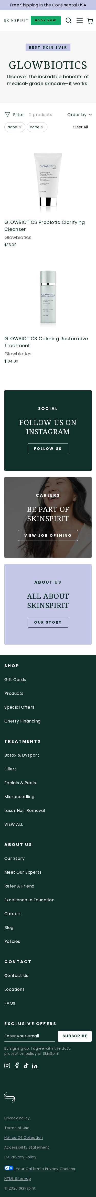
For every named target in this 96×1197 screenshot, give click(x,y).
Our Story (48, 622)
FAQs (9, 1003)
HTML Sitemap (17, 1178)
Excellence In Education (29, 900)
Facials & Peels (20, 783)
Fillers (10, 769)
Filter (18, 115)
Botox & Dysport (21, 755)
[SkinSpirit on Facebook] (17, 1066)
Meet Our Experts (23, 872)
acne (12, 127)
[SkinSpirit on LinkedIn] (34, 1067)
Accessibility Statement (26, 1147)
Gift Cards (15, 680)
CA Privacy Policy (20, 1157)
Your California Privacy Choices (45, 1168)
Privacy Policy (17, 1118)
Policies (12, 941)
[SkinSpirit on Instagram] (7, 1066)
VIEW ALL (13, 824)
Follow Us (48, 448)
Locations (14, 989)
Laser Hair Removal (24, 810)
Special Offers (19, 707)
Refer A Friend (19, 886)
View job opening (48, 535)
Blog (9, 928)
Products (14, 693)
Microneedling (19, 797)
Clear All (80, 127)
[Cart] (89, 20)
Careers (13, 914)
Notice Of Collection (23, 1137)
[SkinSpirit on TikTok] (26, 1066)
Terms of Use (16, 1128)
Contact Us (16, 975)
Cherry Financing (22, 721)
